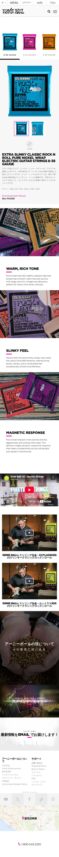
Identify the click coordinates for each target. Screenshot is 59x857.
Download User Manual (14, 196)
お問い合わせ (37, 763)
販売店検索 (6, 771)
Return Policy (38, 769)
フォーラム (36, 772)
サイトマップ (37, 785)
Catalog (5, 765)
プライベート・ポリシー (12, 778)
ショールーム (37, 775)
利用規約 (5, 781)
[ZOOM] (29, 144)
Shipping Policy (39, 766)
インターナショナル (10, 775)
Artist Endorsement (11, 768)
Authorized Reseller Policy (14, 784)
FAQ (34, 778)
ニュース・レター (39, 782)
